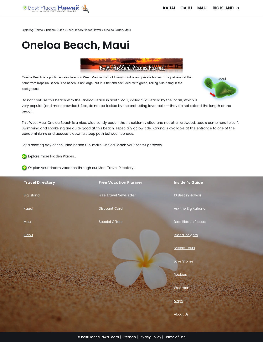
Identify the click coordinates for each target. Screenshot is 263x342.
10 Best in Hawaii (187, 195)
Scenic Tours (184, 248)
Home (39, 30)
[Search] (237, 8)
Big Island (223, 8)
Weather (181, 288)
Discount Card (111, 208)
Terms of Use (175, 337)
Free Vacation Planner (120, 182)
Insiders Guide (55, 30)
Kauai (169, 8)
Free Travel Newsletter (117, 195)
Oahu (186, 8)
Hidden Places (62, 156)
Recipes (180, 274)
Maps (178, 301)
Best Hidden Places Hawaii (84, 30)
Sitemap (129, 337)
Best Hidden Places (190, 221)
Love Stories (183, 261)
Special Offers (110, 221)
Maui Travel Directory (115, 168)
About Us (181, 314)
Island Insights (186, 235)
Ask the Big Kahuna (190, 208)
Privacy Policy (150, 337)
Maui (202, 8)
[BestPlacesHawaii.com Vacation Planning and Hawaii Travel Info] (55, 8)
